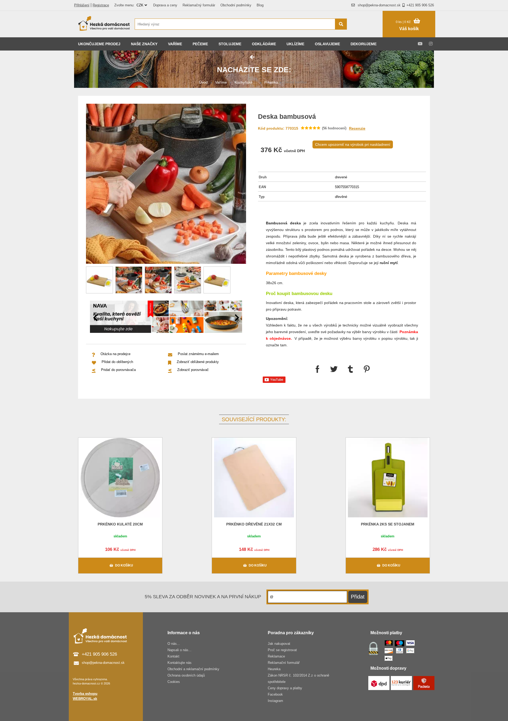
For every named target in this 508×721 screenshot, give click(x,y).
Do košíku (124, 565)
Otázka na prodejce (115, 354)
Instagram (275, 701)
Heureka (274, 669)
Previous (95, 318)
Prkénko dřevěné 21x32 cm (254, 524)
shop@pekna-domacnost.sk (379, 5)
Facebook (275, 694)
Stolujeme (230, 44)
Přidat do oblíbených (117, 362)
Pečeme (200, 44)
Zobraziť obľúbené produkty (198, 362)
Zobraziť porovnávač (193, 370)
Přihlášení (81, 5)
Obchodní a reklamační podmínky (193, 669)
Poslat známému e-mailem (198, 354)
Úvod (203, 82)
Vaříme (175, 44)
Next (237, 318)
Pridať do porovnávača (118, 370)
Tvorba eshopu (85, 694)
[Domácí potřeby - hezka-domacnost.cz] (104, 24)
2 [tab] (174, 325)
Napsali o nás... (179, 650)
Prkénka (271, 82)
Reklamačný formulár (199, 5)
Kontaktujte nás (179, 663)
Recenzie (357, 128)
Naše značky (144, 44)
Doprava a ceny (165, 5)
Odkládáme (264, 44)
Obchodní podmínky (235, 5)
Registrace (101, 5)
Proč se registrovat (282, 650)
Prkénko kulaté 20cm (120, 524)
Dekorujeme (364, 44)
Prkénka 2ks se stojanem (387, 524)
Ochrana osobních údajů (186, 675)
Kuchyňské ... (245, 82)
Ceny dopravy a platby (285, 688)
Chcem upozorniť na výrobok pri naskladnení (352, 144)
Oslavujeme (327, 44)
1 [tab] (166, 325)
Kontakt (173, 656)
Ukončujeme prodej (99, 44)
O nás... (173, 644)
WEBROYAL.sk (85, 699)
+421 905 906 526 (420, 5)
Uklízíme (295, 44)
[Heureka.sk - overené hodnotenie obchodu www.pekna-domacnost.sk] (367, 34)
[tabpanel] (166, 318)
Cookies (173, 682)
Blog (260, 5)
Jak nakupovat (279, 644)
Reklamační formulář (284, 663)
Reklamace (276, 656)
